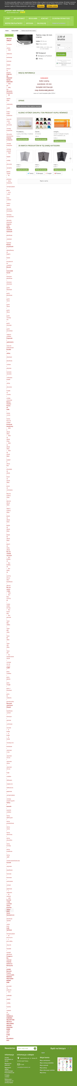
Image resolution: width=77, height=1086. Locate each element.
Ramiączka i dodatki (9, 967)
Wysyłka (29, 23)
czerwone (9, 44)
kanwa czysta (8, 414)
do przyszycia (9, 936)
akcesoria (9, 387)
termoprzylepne (10, 933)
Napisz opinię (44, 181)
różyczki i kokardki (8, 946)
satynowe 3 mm (9, 751)
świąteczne (9, 784)
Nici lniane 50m (8, 611)
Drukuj (41, 58)
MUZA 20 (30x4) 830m (8, 528)
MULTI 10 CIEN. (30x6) (8, 547)
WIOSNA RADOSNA (9, 1026)
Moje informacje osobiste (47, 1070)
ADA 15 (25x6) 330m (8, 445)
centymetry (9, 104)
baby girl (8, 84)
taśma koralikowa (9, 850)
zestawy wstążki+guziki (10, 799)
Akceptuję (41, 6)
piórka (8, 190)
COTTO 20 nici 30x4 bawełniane (9, 578)
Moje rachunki (44, 1065)
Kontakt (44, 18)
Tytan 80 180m (7, 637)
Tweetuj (31, 173)
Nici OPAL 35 (8, 570)
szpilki (8, 108)
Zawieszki (9, 231)
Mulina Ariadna (8, 403)
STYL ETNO (8, 1034)
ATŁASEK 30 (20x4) (9, 471)
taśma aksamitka (9, 839)
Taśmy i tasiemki (8, 804)
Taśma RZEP (8, 910)
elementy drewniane (9, 221)
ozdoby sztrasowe (9, 399)
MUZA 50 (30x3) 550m (8, 537)
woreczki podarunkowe (10, 346)
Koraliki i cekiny (8, 351)
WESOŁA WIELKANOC (10, 1022)
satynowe (9, 866)
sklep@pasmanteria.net (23, 1067)
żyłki (9, 898)
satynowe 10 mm (9, 756)
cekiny (8, 383)
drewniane (9, 357)
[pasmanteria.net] (15, 10)
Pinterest (58, 173)
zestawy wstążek (8, 150)
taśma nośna (8, 828)
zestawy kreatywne (9, 144)
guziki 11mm (8, 300)
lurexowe (8, 874)
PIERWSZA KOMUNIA (9, 1017)
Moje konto (44, 1057)
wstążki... (56, 131)
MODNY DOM (8, 981)
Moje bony (43, 1072)
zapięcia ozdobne (8, 335)
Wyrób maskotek (9, 228)
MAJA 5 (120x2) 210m (8, 495)
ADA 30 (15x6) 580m (8, 453)
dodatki (8, 65)
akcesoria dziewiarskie (9, 135)
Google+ (49, 173)
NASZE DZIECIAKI (9, 80)
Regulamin (33, 18)
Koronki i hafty (8, 901)
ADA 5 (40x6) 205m (8, 430)
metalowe (9, 239)
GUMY (8, 668)
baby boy (8, 88)
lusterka (8, 1006)
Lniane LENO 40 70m (8, 606)
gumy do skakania (8, 696)
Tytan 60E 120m (7, 630)
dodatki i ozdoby (8, 158)
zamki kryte (8, 925)
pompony (8, 179)
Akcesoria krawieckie (9, 92)
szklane (8, 364)
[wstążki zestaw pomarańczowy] (62, 123)
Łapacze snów (8, 225)
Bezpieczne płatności (13, 23)
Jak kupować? (19, 18)
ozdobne (8, 776)
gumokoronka (10, 701)
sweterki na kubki (8, 1012)
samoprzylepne (10, 186)
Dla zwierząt (8, 959)
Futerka (8, 973)
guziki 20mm (8, 311)
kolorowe (8, 61)
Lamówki (9, 903)
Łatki (7, 928)
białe (9, 50)
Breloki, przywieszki (9, 245)
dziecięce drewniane (9, 283)
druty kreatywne (9, 182)
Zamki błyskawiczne (10, 914)
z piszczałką (9, 940)
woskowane (9, 881)
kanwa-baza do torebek (8, 420)
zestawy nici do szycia (8, 664)
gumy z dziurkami (9, 689)
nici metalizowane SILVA (10, 656)
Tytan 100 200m (7, 645)
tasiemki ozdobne (8, 811)
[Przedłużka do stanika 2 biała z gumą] (24, 123)
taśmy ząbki (8, 856)
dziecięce (9, 716)
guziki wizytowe (8, 324)
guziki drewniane (9, 288)
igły (9, 95)
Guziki (8, 272)
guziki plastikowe (9, 294)
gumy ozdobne (8, 672)
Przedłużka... (20, 131)
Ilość (58, 45)
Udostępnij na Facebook (45, 56)
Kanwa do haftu (8, 407)
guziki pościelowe (9, 330)
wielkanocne (9, 787)
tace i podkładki (9, 993)
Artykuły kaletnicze (9, 962)
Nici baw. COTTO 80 (8, 597)
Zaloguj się (41, 23)
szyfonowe (9, 724)
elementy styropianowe (10, 215)
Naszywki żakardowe (9, 704)
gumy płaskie (8, 678)
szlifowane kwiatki (9, 378)
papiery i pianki (8, 172)
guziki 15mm (8, 305)
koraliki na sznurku (8, 392)
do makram (8, 895)
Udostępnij (40, 173)
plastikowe (9, 235)
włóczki (8, 585)
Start (7, 18)
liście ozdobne (8, 198)
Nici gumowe (8, 616)
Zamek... (37, 131)
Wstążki (8, 707)
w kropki (8, 734)
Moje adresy (43, 1067)
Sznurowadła (10, 975)
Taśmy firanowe (8, 906)
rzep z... (18, 164)
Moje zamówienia (45, 1060)
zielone (8, 48)
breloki (8, 257)
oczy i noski (8, 193)
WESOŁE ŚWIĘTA (9, 39)
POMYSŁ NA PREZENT (9, 76)
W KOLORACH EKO (9, 1038)
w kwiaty (8, 738)
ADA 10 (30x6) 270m (8, 438)
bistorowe (9, 877)
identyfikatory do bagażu (10, 252)
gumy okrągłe (8, 683)
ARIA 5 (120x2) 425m (8, 510)
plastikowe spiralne (9, 919)
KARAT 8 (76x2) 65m (8, 462)
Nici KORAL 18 (8, 564)
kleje (9, 153)
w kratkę (8, 730)
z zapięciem (9, 891)
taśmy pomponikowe (10, 822)
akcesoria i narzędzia (9, 166)
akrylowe (8, 368)
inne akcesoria (9, 124)
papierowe (9, 791)
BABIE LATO (8, 1030)
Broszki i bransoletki (9, 269)
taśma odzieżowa (9, 833)
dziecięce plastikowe (9, 277)
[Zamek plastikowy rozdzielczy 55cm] (43, 123)
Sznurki (8, 862)
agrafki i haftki (8, 99)
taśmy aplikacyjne (9, 816)
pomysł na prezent (8, 70)
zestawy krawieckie (9, 129)
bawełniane (9, 870)
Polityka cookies (52, 6)
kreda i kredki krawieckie (9, 113)
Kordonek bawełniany (9, 425)
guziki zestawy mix (8, 317)
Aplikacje (9, 930)
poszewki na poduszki (9, 988)
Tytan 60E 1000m (8, 622)
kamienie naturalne (8, 373)
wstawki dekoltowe (9, 953)
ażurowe (8, 727)
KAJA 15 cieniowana (9, 488)
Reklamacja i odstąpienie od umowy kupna (9, 1081)
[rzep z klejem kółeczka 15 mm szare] (24, 156)
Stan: (37, 44)
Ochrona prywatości (61, 18)
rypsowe (8, 720)
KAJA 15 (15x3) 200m (8, 479)
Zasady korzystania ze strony (9, 1059)
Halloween (9, 780)
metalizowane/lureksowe (10, 860)
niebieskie (9, 53)
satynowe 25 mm (9, 768)
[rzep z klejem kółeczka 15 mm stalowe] (43, 156)
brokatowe (9, 57)
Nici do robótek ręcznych (9, 553)
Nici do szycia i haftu (8, 589)
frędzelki (8, 243)
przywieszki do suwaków (9, 263)
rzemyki (8, 885)
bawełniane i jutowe (9, 711)
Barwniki (9, 971)
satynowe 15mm (9, 762)
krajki (7, 772)
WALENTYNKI (10, 1020)
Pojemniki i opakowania (9, 340)
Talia (9, 593)
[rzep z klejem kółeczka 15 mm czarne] (62, 156)
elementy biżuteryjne (9, 210)
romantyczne (10, 742)
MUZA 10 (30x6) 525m (8, 518)
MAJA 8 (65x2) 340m (8, 503)
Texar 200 (7, 652)
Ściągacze (9, 956)
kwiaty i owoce (8, 204)
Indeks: (38, 41)
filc (9, 175)
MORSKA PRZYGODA (9, 977)
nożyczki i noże (8, 120)
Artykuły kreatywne (9, 139)
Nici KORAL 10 (8, 559)
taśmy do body (8, 844)
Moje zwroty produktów (47, 1063)
